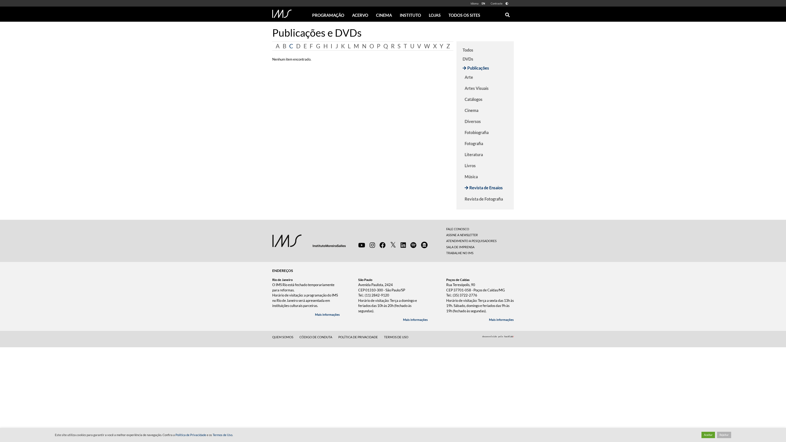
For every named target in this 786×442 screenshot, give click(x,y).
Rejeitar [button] (724, 434)
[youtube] (361, 245)
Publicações (478, 67)
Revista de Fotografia (484, 198)
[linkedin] (403, 245)
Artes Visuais (477, 88)
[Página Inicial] (281, 14)
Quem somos (282, 337)
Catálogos (473, 99)
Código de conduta (315, 337)
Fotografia (474, 143)
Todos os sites (464, 15)
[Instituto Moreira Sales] (309, 240)
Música (471, 176)
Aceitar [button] (708, 434)
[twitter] (393, 245)
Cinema (471, 110)
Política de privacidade (358, 337)
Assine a (462, 235)
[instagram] (372, 245)
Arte (469, 77)
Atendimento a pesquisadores (471, 241)
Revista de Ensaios (486, 187)
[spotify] (413, 245)
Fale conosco (457, 229)
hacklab (509, 336)
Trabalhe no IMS (459, 253)
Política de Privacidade (190, 435)
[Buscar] (507, 14)
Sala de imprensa (460, 247)
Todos (468, 49)
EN (483, 3)
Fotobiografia (477, 132)
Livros (470, 165)
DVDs (468, 58)
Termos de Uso (396, 337)
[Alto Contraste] (507, 4)
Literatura (474, 154)
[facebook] (382, 245)
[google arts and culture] (424, 244)
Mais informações (327, 314)
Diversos (473, 121)
